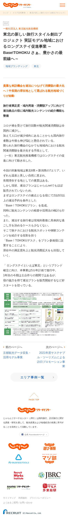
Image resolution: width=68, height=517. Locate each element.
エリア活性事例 (19, 13)
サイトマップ (9, 498)
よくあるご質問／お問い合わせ (17, 502)
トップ (6, 13)
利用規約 (22, 498)
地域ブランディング (17, 66)
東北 (36, 66)
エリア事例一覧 (32, 377)
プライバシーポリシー (40, 498)
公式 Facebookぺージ (35, 435)
